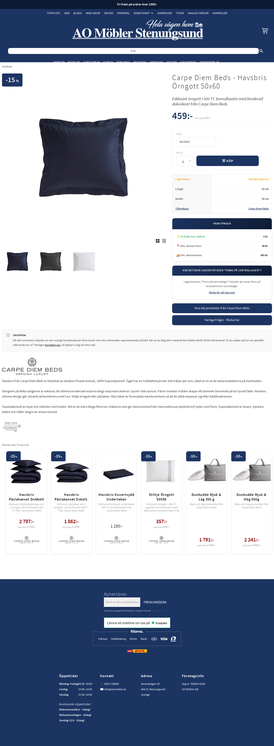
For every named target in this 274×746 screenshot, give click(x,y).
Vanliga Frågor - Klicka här (222, 320)
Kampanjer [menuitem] (164, 13)
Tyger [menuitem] (180, 13)
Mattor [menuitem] (172, 62)
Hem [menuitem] (66, 13)
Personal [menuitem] (123, 13)
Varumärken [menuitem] (188, 62)
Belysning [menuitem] (140, 62)
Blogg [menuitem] (77, 13)
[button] (265, 31)
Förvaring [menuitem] (123, 62)
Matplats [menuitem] (74, 62)
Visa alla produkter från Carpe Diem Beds (222, 308)
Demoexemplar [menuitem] (209, 62)
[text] (182, 117)
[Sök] (261, 51)
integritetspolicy (159, 610)
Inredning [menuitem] (156, 62)
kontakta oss (52, 345)
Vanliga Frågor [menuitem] (198, 13)
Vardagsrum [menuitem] (91, 62)
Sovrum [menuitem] (108, 62)
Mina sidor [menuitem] (93, 13)
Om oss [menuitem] (108, 13)
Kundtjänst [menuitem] (142, 13)
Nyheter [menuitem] (59, 62)
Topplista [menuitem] (53, 13)
